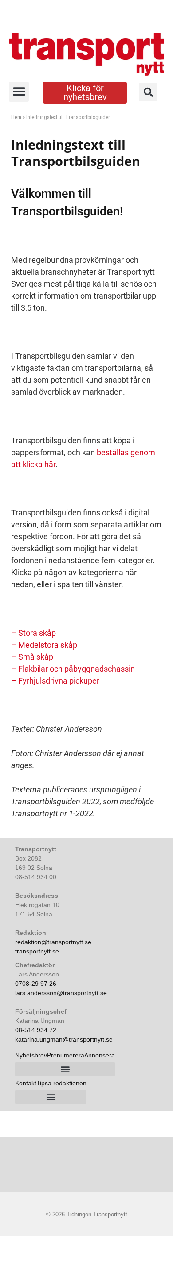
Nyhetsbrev (31, 1055)
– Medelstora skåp (44, 645)
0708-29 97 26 (35, 983)
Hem (16, 117)
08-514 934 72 (35, 1030)
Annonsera (99, 1055)
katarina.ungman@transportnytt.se (64, 1039)
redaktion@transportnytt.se (53, 941)
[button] (19, 92)
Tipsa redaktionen (61, 1083)
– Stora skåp (33, 633)
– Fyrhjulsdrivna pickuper (55, 680)
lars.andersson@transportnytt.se (61, 992)
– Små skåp (32, 656)
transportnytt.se (37, 951)
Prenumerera (65, 1055)
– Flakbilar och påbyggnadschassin (73, 668)
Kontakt (25, 1083)
